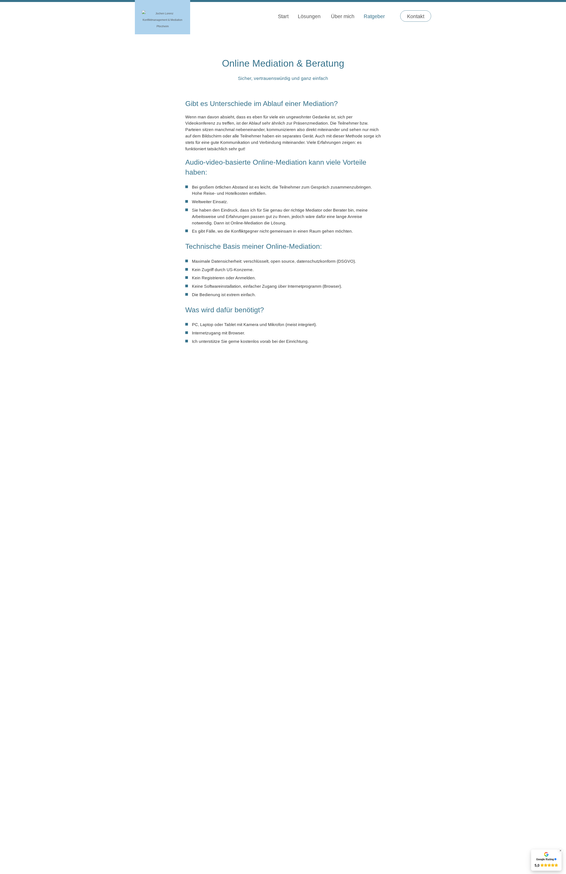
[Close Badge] (560, 850)
